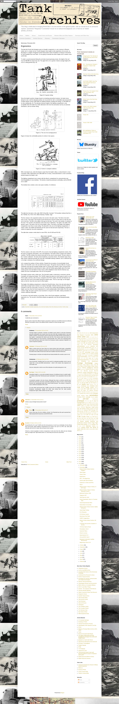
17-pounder (87, 335)
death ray (91, 358)
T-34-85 (63, 306)
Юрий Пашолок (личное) (84, 658)
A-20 (78, 344)
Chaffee (83, 353)
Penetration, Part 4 (84, 529)
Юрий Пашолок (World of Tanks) (86, 656)
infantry (84, 367)
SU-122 (81, 411)
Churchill (27, 306)
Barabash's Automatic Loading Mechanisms (87, 540)
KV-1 (80, 375)
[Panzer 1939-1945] (80, 125)
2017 (80, 455)
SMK (78, 408)
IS (86, 369)
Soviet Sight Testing (84, 510)
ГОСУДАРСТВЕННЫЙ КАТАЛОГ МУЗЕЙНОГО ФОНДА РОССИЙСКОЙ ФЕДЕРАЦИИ (87, 637)
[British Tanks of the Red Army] (80, 101)
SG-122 (83, 407)
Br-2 (78, 352)
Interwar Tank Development (84, 581)
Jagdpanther (79, 372)
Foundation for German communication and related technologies (87, 579)
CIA (83, 355)
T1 (97, 419)
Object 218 (79, 390)
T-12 (97, 413)
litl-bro (79, 627)
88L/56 (90, 343)
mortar (82, 388)
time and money (82, 424)
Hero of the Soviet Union (87, 366)
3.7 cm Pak (88, 338)
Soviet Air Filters (83, 531)
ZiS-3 (87, 429)
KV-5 (81, 376)
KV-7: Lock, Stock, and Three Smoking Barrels (91, 306)
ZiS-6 (78, 430)
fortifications (79, 364)
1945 (87, 337)
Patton (87, 395)
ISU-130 (91, 370)
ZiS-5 (96, 429)
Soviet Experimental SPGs (86, 502)
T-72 (86, 419)
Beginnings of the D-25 (85, 542)
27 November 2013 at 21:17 (41, 410)
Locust (94, 379)
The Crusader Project (83, 608)
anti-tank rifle (88, 347)
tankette (87, 421)
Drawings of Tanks (82, 621)
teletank (85, 423)
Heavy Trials (83, 474)
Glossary (47, 38)
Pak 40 (85, 393)
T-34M (87, 416)
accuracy (95, 344)
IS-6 (97, 369)
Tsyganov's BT (83, 495)
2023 (80, 443)
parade (78, 395)
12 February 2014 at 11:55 (40, 346)
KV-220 (93, 375)
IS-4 (93, 369)
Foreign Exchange (85, 363)
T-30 (97, 414)
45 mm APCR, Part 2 (84, 537)
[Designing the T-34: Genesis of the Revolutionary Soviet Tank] (80, 58)
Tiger (67, 306)
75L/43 (78, 343)
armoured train (87, 349)
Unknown (31, 346)
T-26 (86, 414)
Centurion (79, 353)
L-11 (96, 376)
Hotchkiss (79, 367)
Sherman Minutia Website (84, 590)
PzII (78, 402)
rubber (82, 405)
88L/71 (93, 343)
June (81, 553)
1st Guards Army (93, 337)
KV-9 (94, 376)
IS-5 (95, 369)
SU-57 (78, 413)
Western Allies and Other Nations (63, 35)
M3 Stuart (93, 382)
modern (92, 387)
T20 (78, 421)
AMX (97, 346)
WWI (82, 429)
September (82, 547)
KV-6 (83, 376)
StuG (89, 410)
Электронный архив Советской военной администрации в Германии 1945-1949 (87, 653)
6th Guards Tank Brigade (92, 341)
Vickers (93, 426)
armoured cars (80, 349)
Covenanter (90, 355)
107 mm (79, 333)
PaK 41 (88, 393)
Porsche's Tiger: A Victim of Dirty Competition (91, 318)
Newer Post (24, 462)
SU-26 (96, 411)
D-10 (97, 356)
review (88, 404)
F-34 (97, 359)
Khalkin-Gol (85, 373)
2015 (80, 459)
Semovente (95, 405)
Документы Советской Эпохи (85, 640)
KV (77, 375)
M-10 (97, 379)
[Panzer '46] (80, 117)
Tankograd (80, 604)
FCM (78, 361)
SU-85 (89, 413)
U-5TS (83, 426)
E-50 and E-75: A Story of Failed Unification (91, 260)
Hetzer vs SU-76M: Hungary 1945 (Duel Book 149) (89, 107)
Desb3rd (27, 423)
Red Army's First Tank (85, 516)
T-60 (96, 418)
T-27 (90, 414)
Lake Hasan (84, 378)
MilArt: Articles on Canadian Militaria (86, 585)
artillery (92, 349)
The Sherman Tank (82, 610)
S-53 (88, 405)
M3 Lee (88, 382)
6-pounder (83, 341)
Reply (26, 324)
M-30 (78, 381)
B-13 (96, 349)
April (81, 557)
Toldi (91, 424)
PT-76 (86, 401)
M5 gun (79, 384)
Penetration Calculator (58, 38)
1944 (83, 337)
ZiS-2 (84, 429)
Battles (27, 35)
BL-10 (82, 350)
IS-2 (40, 306)
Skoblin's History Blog (83, 673)
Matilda (84, 384)
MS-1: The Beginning (85, 478)
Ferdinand (83, 361)
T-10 (92, 413)
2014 (80, 461)
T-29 (94, 414)
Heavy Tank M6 (94, 364)
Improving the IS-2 (84, 535)
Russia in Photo (82, 669)
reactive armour (95, 402)
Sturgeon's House (82, 594)
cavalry (96, 352)
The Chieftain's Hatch (83, 606)
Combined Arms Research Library (86, 575)
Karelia (94, 372)
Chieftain (92, 353)
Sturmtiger (93, 410)
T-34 (78, 416)
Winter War (89, 427)
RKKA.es (80, 668)
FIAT (89, 361)
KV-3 (97, 375)
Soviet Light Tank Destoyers (86, 480)
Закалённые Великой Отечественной (87, 641)
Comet (85, 355)
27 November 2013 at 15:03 (41, 330)
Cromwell (31, 306)
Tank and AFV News (83, 599)
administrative (81, 346)
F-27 (90, 359)
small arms (95, 407)
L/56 (80, 378)
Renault (84, 404)
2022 (80, 445)
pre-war (86, 399)
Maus (88, 384)
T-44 (85, 418)
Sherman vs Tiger (90, 237)
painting (81, 393)
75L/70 (81, 343)
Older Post (68, 462)
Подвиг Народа (82, 645)
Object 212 (95, 388)
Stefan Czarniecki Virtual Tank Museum (87, 592)
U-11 (80, 426)
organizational (93, 391)
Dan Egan (31, 372)
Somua (88, 408)
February (82, 561)
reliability (79, 404)
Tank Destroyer (82, 601)
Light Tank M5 (89, 379)
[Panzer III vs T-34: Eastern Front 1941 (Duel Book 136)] (80, 93)
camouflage (87, 352)
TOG (89, 424)
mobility (87, 387)
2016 (80, 457)
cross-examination (82, 356)
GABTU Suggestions (84, 518)
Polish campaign (86, 397)
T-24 (84, 414)
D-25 (78, 358)
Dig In (81, 484)
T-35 (93, 416)
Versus (34, 35)
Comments (82, 682)
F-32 (95, 359)
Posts (80, 679)
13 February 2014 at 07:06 (42, 359)
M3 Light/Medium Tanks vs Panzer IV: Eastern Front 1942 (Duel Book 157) (90, 132)
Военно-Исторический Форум (85, 633)
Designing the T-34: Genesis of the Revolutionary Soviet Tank (90, 56)
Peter (30, 410)
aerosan (87, 346)
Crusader (93, 356)
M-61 (81, 381)
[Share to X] (33, 305)
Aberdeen (90, 344)
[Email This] (30, 305)
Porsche (93, 397)
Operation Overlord (86, 391)
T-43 (82, 418)
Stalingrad (86, 410)
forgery (96, 363)
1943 (79, 337)
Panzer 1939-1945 (87, 122)
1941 (92, 335)
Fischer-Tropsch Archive (84, 576)
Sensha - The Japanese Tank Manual (87, 588)
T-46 (87, 418)
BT (83, 352)
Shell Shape (83, 472)
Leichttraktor (95, 378)
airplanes (92, 346)
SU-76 (82, 413)
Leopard (84, 379)
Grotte (84, 364)
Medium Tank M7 (94, 384)
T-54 (92, 418)
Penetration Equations (91, 271)
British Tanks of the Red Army (90, 99)
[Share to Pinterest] (37, 305)
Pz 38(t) (94, 401)
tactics (82, 421)
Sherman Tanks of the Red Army (90, 74)
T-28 (92, 414)
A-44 (85, 344)
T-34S (90, 416)
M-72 (86, 381)
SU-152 (93, 411)
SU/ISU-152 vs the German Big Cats (90, 217)
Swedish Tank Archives (83, 595)
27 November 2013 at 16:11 (36, 399)
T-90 (96, 419)
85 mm (86, 343)
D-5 (87, 358)
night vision (90, 389)
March (81, 559)
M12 (95, 381)
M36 (97, 382)
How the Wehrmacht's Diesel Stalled (91, 282)
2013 (80, 463)
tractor (94, 424)
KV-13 (83, 375)
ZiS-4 (94, 429)
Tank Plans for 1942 (84, 497)
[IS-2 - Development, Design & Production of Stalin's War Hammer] (80, 67)
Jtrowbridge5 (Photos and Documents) (87, 583)
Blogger (62, 692)
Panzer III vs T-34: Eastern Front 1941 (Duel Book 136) (90, 91)
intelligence (90, 367)
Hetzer (96, 366)
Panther (47, 306)
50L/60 (88, 340)
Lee (88, 378)
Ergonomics (82, 476)
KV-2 (90, 375)
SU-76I (85, 413)
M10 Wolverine (90, 381)
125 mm (87, 333)
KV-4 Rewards (83, 512)
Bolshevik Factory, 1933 (85, 493)
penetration (94, 395)
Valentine (88, 426)
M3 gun (84, 382)
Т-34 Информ (81, 648)
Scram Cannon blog (83, 671)
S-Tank (91, 405)
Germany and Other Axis (82, 35)
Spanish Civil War (94, 408)
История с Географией (84, 643)
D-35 (84, 358)
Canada (92, 352)
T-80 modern (92, 419)
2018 (80, 453)
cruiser (89, 356)
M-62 (83, 381)
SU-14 (89, 411)
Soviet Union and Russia (45, 35)
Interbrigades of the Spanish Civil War (87, 625)
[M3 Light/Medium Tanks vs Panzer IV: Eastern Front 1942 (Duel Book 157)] (80, 133)
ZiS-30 (90, 429)
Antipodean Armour (83, 568)
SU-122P (86, 411)
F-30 (92, 359)
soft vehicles (83, 408)
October (82, 545)
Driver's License (83, 533)
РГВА (79, 647)
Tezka (79, 632)
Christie (96, 353)
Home (21, 35)
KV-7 (85, 376)
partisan (83, 395)
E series (96, 358)
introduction (83, 369)
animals (78, 347)
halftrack (88, 364)
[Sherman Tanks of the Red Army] (80, 76)
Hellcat (78, 366)
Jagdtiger (85, 372)
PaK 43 (91, 393)
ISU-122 (86, 370)
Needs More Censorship (85, 504)
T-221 (81, 414)
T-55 (94, 418)
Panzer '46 (85, 114)
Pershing (79, 397)
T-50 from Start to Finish (85, 527)
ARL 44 (96, 347)
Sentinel (78, 407)
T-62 (78, 419)
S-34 (85, 405)
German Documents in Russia (85, 623)
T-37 (96, 416)
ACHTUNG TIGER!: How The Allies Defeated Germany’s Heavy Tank (90, 82)
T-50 (89, 418)
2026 (80, 437)
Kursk (96, 373)
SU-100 (60, 306)
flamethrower (95, 361)
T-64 (80, 419)
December (82, 465)
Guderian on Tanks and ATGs (86, 482)
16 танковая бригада (83, 620)
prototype (80, 401)
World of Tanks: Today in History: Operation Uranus (87, 490)
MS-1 (85, 389)
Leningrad (79, 379)
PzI (97, 401)
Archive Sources (37, 38)
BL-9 (87, 350)
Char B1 (88, 353)
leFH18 (90, 378)
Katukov (81, 373)
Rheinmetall (92, 404)
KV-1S (87, 375)
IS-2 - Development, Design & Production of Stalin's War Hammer (90, 65)
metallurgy (83, 386)
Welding (83, 427)
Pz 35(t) (90, 401)
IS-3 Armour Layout (84, 514)
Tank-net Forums (82, 603)
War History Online (82, 611)
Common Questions (25, 38)
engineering (80, 359)
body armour (91, 350)
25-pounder (83, 338)
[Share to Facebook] (35, 305)
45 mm (81, 340)
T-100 (94, 413)
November (82, 467)
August (82, 549)
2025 (80, 439)
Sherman (56, 306)
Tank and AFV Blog (82, 597)
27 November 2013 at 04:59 (35, 315)
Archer (92, 347)
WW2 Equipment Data (83, 613)
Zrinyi (81, 430)
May (81, 555)
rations (90, 402)
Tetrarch (90, 423)
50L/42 (85, 340)
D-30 (82, 358)
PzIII (50, 306)
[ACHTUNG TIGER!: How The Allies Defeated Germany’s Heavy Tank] (80, 83)
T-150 (78, 414)
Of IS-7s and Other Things (84, 587)
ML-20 (82, 387)
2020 (80, 449)
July (81, 551)
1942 (96, 335)
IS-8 (81, 370)
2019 (80, 451)
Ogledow (91, 390)
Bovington (96, 350)
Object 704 (85, 390)
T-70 (83, 419)
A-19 (97, 343)
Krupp (93, 373)
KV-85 (90, 376)
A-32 (82, 344)
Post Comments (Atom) (32, 464)
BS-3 (81, 352)
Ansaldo (82, 347)
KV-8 (88, 376)
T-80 (88, 419)
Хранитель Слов (82, 650)
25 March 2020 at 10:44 (35, 423)
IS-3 (91, 369)
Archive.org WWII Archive (84, 570)
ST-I (82, 410)
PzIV (52, 306)
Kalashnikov (90, 372)
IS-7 (78, 370)
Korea (90, 373)
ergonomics (36, 306)
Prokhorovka (95, 399)
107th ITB (83, 333)
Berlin (79, 350)
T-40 (80, 418)
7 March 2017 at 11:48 (40, 372)
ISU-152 (43, 306)
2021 (80, 447)
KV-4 (78, 376)
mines (88, 385)
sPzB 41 (79, 410)
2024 (80, 441)
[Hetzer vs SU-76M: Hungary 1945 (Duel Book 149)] (80, 109)
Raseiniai (86, 402)
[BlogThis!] (32, 305)
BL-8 (85, 350)
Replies (28, 327)
